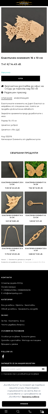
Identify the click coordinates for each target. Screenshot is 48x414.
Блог (22, 321)
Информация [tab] (21, 98)
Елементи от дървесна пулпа (26, 139)
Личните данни (28, 336)
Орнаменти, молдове (28, 309)
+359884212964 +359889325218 (30, 411)
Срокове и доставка (11, 340)
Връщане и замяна (9, 344)
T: (2, 290)
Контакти (13, 321)
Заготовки (29, 305)
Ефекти (19, 305)
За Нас (4, 321)
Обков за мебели (9, 309)
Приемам (24, 404)
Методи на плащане (31, 340)
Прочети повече (30, 396)
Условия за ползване (10, 336)
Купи (20, 78)
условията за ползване (28, 374)
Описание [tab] (6, 98)
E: (2, 293)
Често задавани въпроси (12, 325)
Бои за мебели (7, 305)
